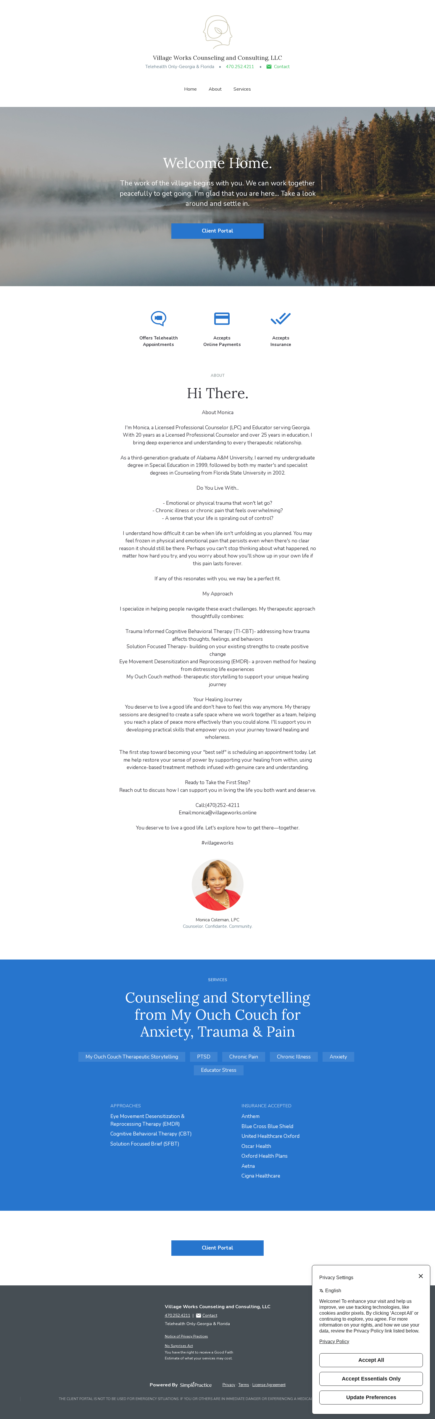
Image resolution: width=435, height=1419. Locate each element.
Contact (282, 67)
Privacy (229, 1385)
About (215, 89)
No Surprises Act (179, 1345)
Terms (244, 1385)
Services (242, 89)
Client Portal (217, 231)
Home (190, 89)
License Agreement (269, 1385)
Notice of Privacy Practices (186, 1336)
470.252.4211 (240, 67)
